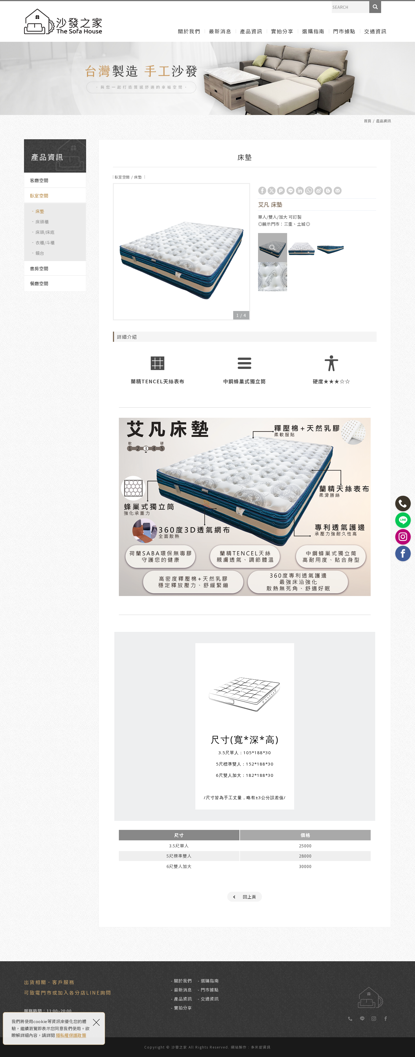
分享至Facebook (262, 190)
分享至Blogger (328, 190)
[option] (181, 251)
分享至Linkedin (300, 190)
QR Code (371, 993)
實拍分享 (282, 31)
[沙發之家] (63, 21)
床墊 (40, 211)
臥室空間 (39, 195)
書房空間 (39, 268)
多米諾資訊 (261, 1047)
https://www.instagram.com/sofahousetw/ (374, 1019)
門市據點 (344, 31)
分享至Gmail (337, 190)
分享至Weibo (318, 190)
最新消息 (220, 31)
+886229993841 (350, 1019)
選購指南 (313, 31)
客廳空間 (39, 180)
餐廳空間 (39, 283)
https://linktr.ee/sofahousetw (362, 1019)
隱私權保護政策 (71, 1035)
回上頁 (249, 897)
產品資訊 (251, 31)
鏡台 (40, 253)
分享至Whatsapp (309, 190)
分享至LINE (290, 190)
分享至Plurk (281, 190)
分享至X (271, 190)
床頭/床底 (45, 232)
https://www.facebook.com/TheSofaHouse (385, 1019)
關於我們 (189, 31)
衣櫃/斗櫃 (45, 242)
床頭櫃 (42, 222)
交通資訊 (375, 31)
